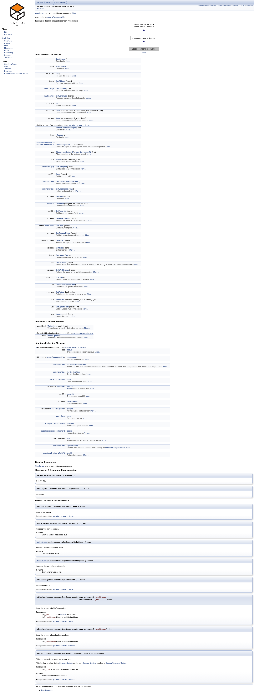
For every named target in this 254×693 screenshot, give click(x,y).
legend (144, 52)
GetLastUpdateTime (64, 189)
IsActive (59, 277)
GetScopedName (63, 233)
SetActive (60, 292)
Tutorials (7, 69)
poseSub (70, 424)
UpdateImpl (52, 326)
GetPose (59, 226)
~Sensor (59, 135)
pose (69, 416)
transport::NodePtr (57, 379)
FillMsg (59, 159)
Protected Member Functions (228, 5)
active (69, 350)
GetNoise (60, 204)
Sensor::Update (66, 663)
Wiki (6, 66)
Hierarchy (8, 34)
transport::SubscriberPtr (55, 424)
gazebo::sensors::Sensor (80, 125)
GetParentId (61, 211)
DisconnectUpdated (64, 152)
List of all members (246, 5)
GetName (60, 196)
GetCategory (61, 167)
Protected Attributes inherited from (61, 347)
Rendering (8, 53)
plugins (70, 409)
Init (57, 103)
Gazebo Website (10, 64)
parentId (70, 394)
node (69, 379)
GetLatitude (61, 89)
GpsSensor (60, 2)
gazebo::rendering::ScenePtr (53, 431)
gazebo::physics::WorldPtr (54, 453)
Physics (7, 50)
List (5, 32)
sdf (68, 438)
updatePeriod (72, 446)
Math (6, 46)
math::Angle (49, 89)
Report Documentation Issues (16, 74)
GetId (58, 174)
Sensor (59, 128)
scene (69, 431)
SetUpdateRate (62, 307)
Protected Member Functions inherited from (65, 333)
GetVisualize (61, 263)
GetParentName (63, 218)
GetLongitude (61, 96)
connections (72, 357)
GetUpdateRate (62, 255)
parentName (72, 401)
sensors (49, 2)
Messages (8, 48)
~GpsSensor (61, 66)
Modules (6, 38)
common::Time (48, 182)
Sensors (7, 55)
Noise (69, 389)
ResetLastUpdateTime (65, 285)
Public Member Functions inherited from (64, 125)
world (69, 453)
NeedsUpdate (53, 336)
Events (7, 43)
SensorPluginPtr (57, 409)
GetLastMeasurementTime (67, 182)
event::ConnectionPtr (45, 145)
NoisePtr (50, 204)
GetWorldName (62, 270)
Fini (57, 74)
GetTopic (59, 240)
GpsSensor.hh (47, 690)
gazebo (40, 2)
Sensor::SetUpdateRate (115, 448)
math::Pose (49, 226)
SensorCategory (70, 128)
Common (8, 41)
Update (59, 314)
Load (58, 111)
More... (75, 13)
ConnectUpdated (63, 145)
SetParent (60, 299)
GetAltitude (60, 81)
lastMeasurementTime (76, 365)
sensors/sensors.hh (55, 17)
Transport (8, 57)
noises (70, 387)
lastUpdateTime (73, 372)
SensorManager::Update (116, 663)
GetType (59, 248)
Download (8, 71)
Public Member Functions (207, 5)
